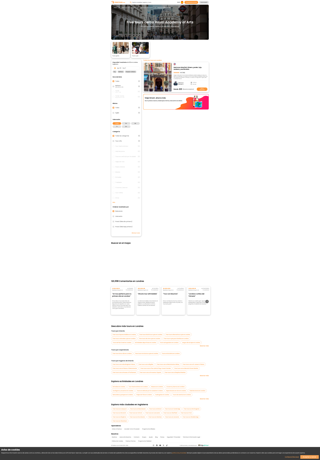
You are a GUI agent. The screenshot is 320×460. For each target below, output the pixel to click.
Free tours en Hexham (155, 417)
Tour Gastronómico (127, 146)
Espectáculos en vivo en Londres (176, 391)
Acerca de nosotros (125, 437)
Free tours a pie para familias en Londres (176, 338)
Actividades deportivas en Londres (145, 342)
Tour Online (127, 193)
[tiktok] (167, 445)
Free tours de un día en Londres (122, 353)
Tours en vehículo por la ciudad (127, 156)
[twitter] (163, 445)
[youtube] (160, 445)
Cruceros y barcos (127, 187)
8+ (135, 123)
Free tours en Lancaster (153, 413)
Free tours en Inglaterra (128, 8)
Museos (127, 172)
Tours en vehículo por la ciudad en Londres (150, 391)
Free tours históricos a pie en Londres (150, 334)
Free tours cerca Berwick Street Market (186, 368)
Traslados (127, 182)
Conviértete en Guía (191, 2)
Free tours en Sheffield (170, 413)
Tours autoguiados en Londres (169, 342)
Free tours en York (186, 413)
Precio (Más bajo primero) (123, 227)
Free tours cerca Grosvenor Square (150, 372)
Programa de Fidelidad (144, 441)
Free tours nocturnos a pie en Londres (146, 353)
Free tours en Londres (146, 8)
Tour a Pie (127, 141)
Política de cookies (117, 441)
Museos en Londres (157, 387)
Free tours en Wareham (120, 421)
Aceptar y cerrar (309, 457)
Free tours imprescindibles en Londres (124, 334)
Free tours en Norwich (119, 413)
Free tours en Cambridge (172, 409)
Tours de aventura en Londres (182, 395)
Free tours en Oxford (135, 413)
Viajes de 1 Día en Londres (144, 395)
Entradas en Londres (119, 387)
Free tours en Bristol (155, 409)
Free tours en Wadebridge (191, 417)
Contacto (136, 437)
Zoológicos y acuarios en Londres (123, 391)
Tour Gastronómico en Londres (138, 387)
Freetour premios (131, 441)
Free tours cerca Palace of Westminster (125, 368)
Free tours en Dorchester (137, 417)
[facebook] (157, 445)
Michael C (181, 84)
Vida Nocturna (127, 151)
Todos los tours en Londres (152, 60)
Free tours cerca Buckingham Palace (124, 364)
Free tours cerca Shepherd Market (175, 372)
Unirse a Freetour (117, 429)
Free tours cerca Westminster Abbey (168, 364)
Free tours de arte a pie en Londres (149, 338)
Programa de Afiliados (148, 429)
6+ (126, 126)
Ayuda (151, 437)
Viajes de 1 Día (127, 162)
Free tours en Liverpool (120, 409)
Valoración (118, 216)
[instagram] (153, 445)
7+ (117, 126)
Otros (127, 198)
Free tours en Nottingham (192, 409)
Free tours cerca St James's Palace (193, 364)
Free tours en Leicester (172, 417)
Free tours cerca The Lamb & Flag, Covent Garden (155, 368)
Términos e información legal (191, 437)
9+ (126, 123)
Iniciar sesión (204, 2)
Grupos (144, 437)
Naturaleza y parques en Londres (123, 395)
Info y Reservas (202, 89)
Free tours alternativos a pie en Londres (178, 334)
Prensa (162, 437)
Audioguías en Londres (162, 395)
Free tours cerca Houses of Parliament (124, 372)
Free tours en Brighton (119, 417)
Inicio (115, 8)
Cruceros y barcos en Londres (175, 387)
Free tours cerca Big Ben (146, 364)
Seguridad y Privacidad (173, 437)
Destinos (114, 437)
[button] (120, 49)
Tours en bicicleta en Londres (171, 353)
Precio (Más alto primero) (123, 221)
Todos (117, 123)
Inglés (127, 113)
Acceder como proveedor (132, 429)
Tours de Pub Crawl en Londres (122, 342)
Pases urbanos (127, 167)
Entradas (127, 177)
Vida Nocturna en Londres (197, 391)
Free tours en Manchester (138, 409)
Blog (156, 437)
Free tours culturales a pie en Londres (124, 338)
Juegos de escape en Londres (191, 342)
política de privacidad (179, 453)
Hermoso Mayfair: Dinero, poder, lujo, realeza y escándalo (188, 68)
